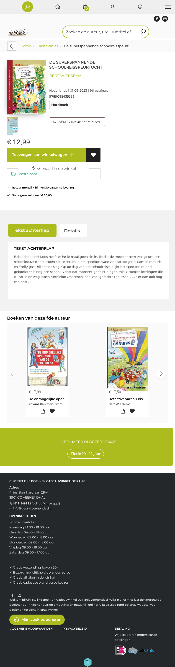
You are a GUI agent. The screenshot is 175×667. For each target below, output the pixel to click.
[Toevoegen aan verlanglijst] (93, 155)
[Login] (112, 7)
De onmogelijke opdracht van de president (64, 399)
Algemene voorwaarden (31, 628)
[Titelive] (87, 662)
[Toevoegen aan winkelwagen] (43, 411)
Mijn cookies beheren (41, 619)
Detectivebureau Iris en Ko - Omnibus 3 (141, 399)
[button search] (143, 32)
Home (26, 46)
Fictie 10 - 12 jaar (86, 454)
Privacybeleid (75, 628)
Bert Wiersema (65, 76)
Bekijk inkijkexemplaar (79, 122)
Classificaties (47, 46)
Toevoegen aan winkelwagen (39, 155)
